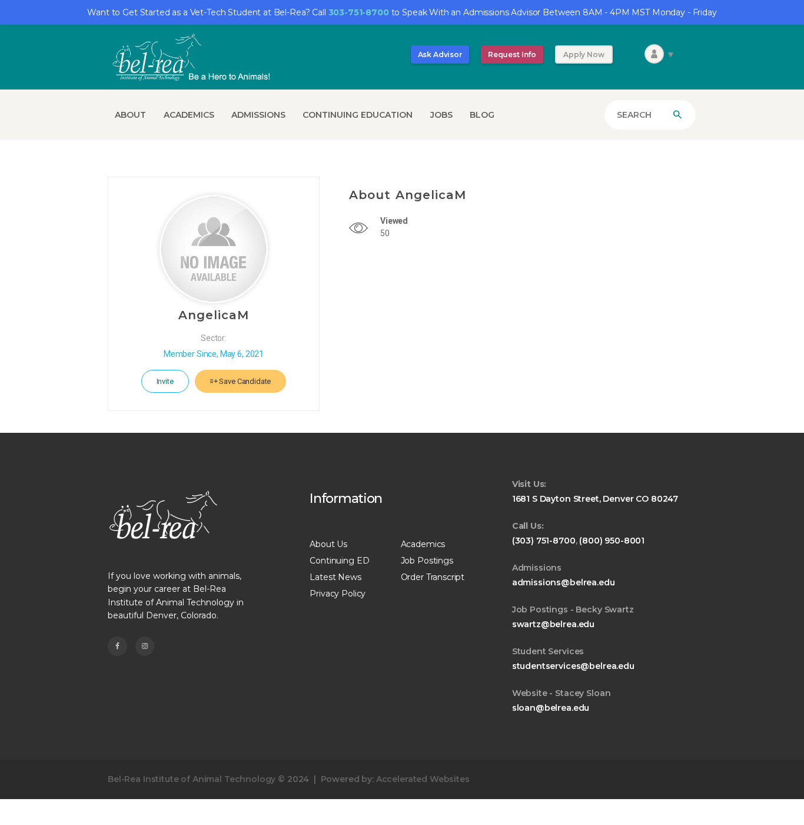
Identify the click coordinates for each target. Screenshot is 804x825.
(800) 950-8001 (611, 540)
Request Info (512, 54)
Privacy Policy (338, 593)
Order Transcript (433, 577)
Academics (423, 544)
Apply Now (583, 54)
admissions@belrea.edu (563, 582)
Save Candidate (244, 381)
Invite (165, 381)
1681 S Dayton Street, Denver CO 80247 (595, 498)
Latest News (335, 577)
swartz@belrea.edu (553, 624)
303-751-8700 (358, 12)
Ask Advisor (440, 54)
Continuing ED (339, 560)
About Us (328, 544)
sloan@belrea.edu (551, 708)
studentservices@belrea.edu (573, 666)
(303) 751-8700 (544, 540)
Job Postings (427, 560)
